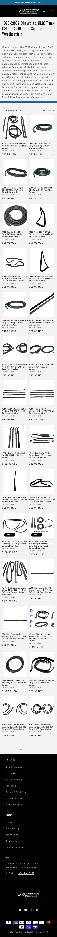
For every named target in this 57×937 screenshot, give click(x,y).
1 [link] (21, 747)
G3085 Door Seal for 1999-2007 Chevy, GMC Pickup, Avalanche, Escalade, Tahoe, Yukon (40, 145)
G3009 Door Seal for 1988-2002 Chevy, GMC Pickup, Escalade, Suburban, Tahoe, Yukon (13, 234)
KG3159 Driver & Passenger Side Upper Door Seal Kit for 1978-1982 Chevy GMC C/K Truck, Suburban (14, 727)
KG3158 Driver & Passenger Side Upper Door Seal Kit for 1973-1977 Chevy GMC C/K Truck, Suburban (41, 727)
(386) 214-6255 (26, 873)
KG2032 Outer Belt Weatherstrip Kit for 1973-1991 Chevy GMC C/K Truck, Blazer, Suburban (41, 322)
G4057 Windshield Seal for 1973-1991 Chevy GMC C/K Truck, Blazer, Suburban (14, 682)
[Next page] (36, 747)
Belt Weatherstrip (14, 779)
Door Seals (11, 786)
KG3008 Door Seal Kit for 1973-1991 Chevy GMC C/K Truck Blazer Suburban (41, 366)
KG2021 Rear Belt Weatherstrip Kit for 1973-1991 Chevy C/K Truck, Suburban (14, 455)
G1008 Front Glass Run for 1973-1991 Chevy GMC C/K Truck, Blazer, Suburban (42, 682)
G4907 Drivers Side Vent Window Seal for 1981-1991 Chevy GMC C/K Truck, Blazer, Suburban (41, 234)
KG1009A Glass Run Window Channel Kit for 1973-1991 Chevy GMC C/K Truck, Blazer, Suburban (14, 366)
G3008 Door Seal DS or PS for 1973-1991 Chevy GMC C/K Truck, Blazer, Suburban (41, 190)
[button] (5, 11)
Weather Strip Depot (23, 932)
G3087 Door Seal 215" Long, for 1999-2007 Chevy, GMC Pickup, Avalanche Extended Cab (13, 190)
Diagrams (10, 773)
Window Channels (14, 798)
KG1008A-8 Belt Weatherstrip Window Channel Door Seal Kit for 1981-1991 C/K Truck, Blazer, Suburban (40, 637)
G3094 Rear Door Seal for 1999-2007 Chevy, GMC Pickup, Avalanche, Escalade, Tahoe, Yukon (15, 322)
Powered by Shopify (40, 932)
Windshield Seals (14, 804)
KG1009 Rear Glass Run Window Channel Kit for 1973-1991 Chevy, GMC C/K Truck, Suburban (40, 455)
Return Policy (12, 835)
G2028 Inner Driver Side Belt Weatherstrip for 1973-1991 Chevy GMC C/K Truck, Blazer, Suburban (14, 636)
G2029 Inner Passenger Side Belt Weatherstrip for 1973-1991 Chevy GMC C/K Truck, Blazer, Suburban (41, 590)
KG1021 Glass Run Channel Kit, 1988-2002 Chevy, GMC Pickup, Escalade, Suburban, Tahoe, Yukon (15, 543)
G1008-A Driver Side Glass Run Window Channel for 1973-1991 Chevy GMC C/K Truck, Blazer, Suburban (42, 499)
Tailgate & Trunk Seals (16, 792)
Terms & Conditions (15, 847)
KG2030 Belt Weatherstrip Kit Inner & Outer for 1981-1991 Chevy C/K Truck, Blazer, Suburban (14, 411)
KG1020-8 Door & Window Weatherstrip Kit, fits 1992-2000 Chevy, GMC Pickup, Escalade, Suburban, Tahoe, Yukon (40, 544)
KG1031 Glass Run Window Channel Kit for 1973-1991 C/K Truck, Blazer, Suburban (14, 145)
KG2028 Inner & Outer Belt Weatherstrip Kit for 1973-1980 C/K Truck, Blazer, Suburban (41, 411)
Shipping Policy (13, 841)
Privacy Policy (12, 828)
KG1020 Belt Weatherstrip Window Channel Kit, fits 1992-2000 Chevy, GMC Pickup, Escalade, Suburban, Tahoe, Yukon (14, 591)
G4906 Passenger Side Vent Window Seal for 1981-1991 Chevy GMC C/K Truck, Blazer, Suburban (41, 278)
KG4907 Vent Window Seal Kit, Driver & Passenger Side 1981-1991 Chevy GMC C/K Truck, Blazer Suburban (15, 278)
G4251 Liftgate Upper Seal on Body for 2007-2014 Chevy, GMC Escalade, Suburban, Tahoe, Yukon (14, 499)
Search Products (14, 767)
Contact (9, 822)
